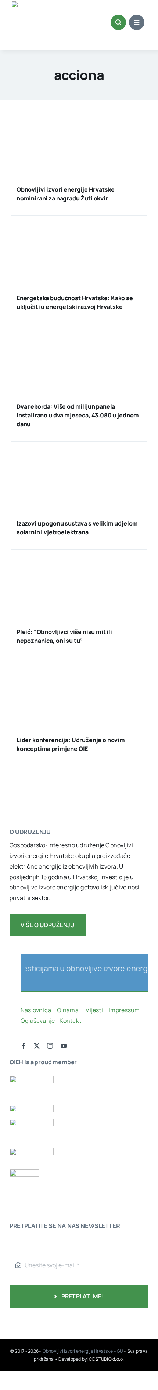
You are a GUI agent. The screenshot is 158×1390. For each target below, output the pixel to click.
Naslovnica (36, 1010)
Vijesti (95, 1010)
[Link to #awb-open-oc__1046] (118, 22)
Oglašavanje (38, 1021)
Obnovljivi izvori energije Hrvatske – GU (83, 1351)
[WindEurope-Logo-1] (32, 1078)
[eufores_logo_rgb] (24, 1172)
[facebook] (23, 1046)
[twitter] (37, 1046)
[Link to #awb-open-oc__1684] (136, 22)
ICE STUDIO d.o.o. (105, 1359)
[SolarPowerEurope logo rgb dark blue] (32, 1108)
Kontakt (71, 1021)
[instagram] (50, 1046)
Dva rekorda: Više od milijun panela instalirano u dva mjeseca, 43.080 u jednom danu (78, 415)
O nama (68, 1010)
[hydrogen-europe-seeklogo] (32, 1151)
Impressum (124, 1010)
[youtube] (64, 1046)
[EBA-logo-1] (32, 1122)
